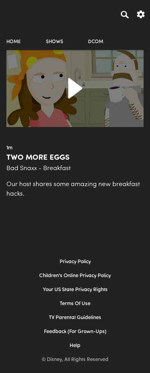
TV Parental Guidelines (75, 317)
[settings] (141, 14)
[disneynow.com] (20, 13)
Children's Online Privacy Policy (75, 275)
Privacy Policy (75, 261)
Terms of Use (75, 303)
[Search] (125, 14)
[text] (9, 148)
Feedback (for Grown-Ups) (75, 331)
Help (75, 345)
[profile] (136, 35)
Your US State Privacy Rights (75, 289)
